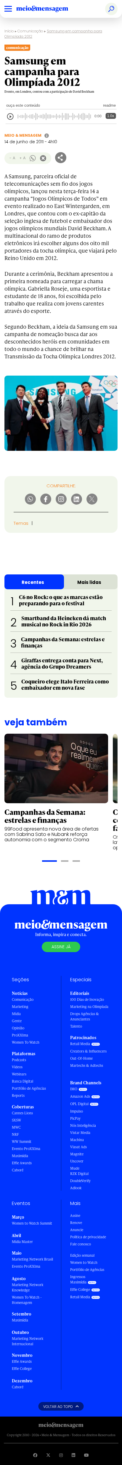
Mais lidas (89, 582)
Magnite (77, 1154)
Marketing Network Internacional (27, 1341)
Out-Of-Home (81, 1058)
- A (12, 158)
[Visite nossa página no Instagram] (61, 1455)
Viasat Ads (78, 1146)
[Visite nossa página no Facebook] (35, 1455)
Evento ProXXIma (26, 1148)
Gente (17, 1020)
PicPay (75, 1118)
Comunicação (30, 31)
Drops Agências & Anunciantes (84, 1016)
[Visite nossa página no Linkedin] (73, 1455)
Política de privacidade (88, 1236)
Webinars (19, 1074)
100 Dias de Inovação (87, 999)
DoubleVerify (80, 1180)
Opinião (18, 1028)
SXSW (16, 1120)
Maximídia (20, 1155)
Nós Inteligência (83, 1125)
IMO (73, 1088)
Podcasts (19, 1059)
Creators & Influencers (88, 1051)
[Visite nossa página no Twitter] (48, 1455)
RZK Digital (79, 1173)
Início (9, 31)
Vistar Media (80, 1132)
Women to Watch (83, 1262)
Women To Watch (25, 1042)
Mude (74, 1168)
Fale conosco (80, 1244)
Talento (76, 1026)
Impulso (76, 1111)
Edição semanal (82, 1255)
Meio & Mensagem (22, 135)
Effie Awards (22, 1162)
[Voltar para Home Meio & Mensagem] (48, 9)
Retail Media (80, 1043)
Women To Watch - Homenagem (27, 1300)
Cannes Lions (22, 1113)
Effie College (22, 1368)
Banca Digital (22, 1081)
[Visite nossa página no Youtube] (86, 1455)
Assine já (61, 947)
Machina (77, 1139)
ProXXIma (20, 1035)
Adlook (75, 1187)
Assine (75, 1215)
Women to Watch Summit (32, 1223)
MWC (16, 1127)
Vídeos (17, 1066)
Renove (76, 1222)
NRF (15, 1134)
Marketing (20, 1006)
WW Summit (21, 1141)
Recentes (33, 582)
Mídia (16, 1013)
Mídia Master (22, 1241)
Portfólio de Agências (29, 1088)
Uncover (77, 1161)
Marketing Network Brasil (32, 1259)
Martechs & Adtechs (86, 1065)
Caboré (17, 1170)
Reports (18, 1095)
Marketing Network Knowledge (27, 1287)
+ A (22, 158)
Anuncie (76, 1229)
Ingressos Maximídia (78, 1279)
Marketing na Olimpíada (89, 1006)
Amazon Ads (80, 1096)
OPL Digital (79, 1103)
